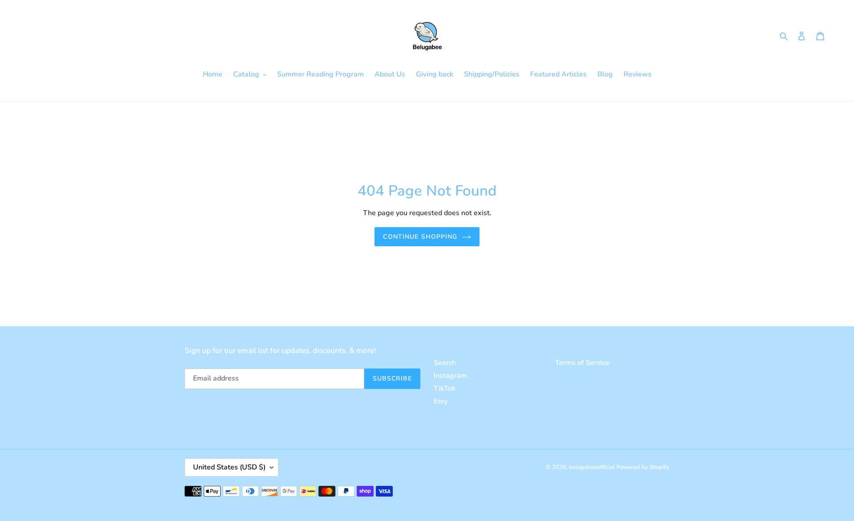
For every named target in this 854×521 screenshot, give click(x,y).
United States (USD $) (229, 467)
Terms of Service (582, 363)
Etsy (440, 401)
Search (445, 363)
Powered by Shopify (642, 467)
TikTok (444, 388)
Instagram (450, 376)
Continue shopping (420, 236)
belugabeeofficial (592, 467)
